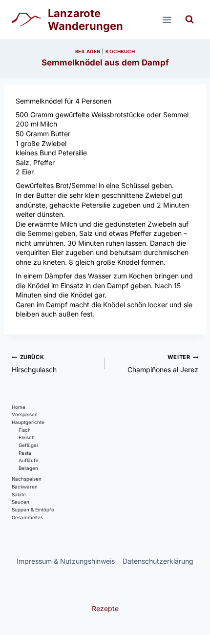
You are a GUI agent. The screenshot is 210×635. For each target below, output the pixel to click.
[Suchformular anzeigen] (189, 19)
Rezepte (105, 608)
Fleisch (27, 437)
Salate (19, 494)
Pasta (25, 453)
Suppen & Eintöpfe (33, 509)
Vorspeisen (25, 414)
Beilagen (88, 51)
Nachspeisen (27, 479)
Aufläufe (29, 460)
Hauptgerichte (28, 422)
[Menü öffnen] (166, 19)
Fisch (25, 430)
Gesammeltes (27, 517)
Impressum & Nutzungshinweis (66, 561)
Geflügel (28, 445)
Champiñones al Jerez (162, 364)
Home (18, 407)
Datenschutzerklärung (158, 561)
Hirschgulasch (34, 364)
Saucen (20, 502)
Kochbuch (120, 51)
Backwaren (25, 486)
